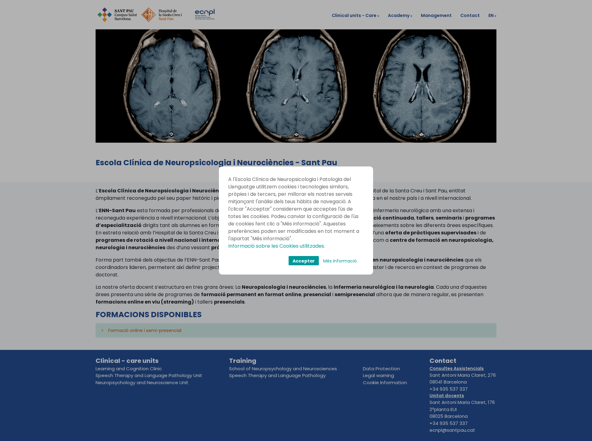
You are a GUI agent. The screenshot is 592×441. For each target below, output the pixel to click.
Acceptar (304, 261)
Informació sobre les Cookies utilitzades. (276, 246)
